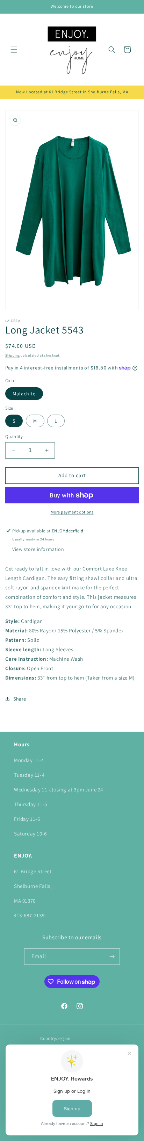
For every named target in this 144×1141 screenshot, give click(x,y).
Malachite (24, 393)
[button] (14, 49)
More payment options (72, 512)
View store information (38, 549)
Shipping (12, 355)
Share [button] (19, 699)
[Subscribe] (112, 956)
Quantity (14, 436)
